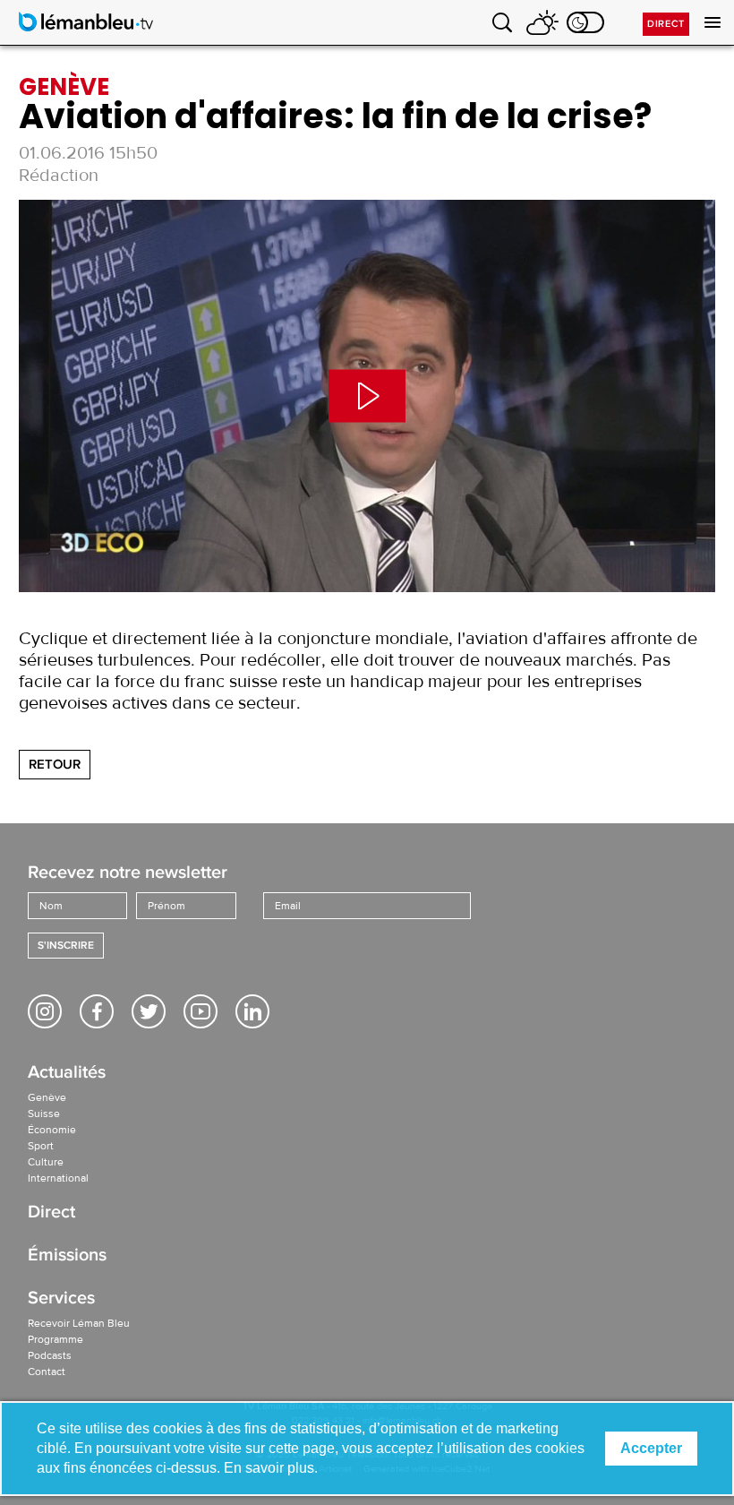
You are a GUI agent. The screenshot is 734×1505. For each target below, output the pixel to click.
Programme (55, 1339)
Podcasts (50, 1355)
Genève (47, 1097)
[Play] (367, 396)
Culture (46, 1162)
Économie (52, 1129)
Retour (55, 764)
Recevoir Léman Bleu (79, 1323)
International (58, 1178)
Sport (41, 1146)
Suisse (44, 1113)
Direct (666, 24)
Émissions (67, 1256)
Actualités (67, 1073)
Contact (46, 1371)
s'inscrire (66, 945)
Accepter (651, 1448)
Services (61, 1299)
